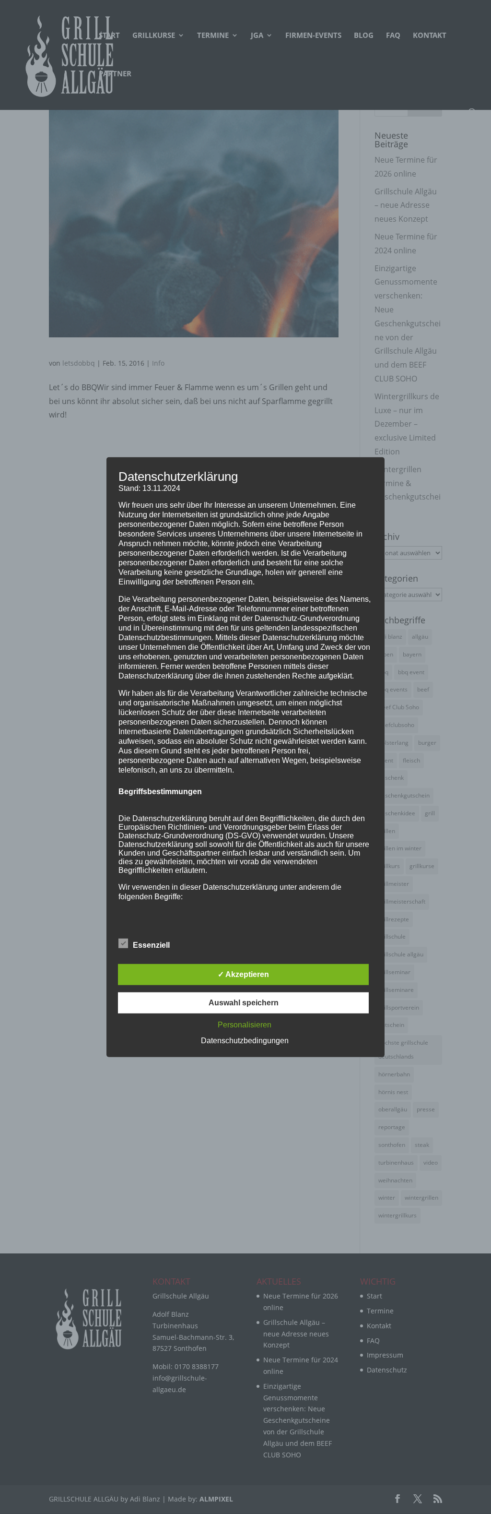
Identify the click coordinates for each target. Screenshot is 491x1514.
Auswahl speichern (244, 1003)
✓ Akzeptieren (243, 974)
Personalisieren (244, 1025)
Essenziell (151, 945)
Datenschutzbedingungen (245, 1041)
